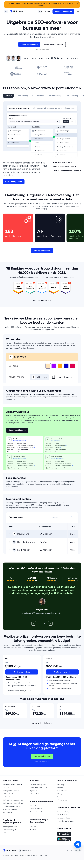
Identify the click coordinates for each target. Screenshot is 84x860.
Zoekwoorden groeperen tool (13, 800)
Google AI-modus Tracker (63, 166)
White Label (34, 794)
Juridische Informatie (64, 818)
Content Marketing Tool (38, 788)
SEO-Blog (60, 785)
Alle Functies (7, 812)
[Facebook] (67, 850)
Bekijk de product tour (53, 44)
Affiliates (33, 829)
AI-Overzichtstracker (61, 162)
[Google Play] (69, 839)
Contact (33, 826)
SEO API (33, 806)
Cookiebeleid (62, 815)
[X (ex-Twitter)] (71, 850)
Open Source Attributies (65, 821)
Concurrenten (62, 800)
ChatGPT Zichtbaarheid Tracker (66, 171)
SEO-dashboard (8, 833)
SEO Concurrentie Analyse (12, 806)
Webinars (60, 797)
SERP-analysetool (9, 794)
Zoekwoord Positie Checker (12, 785)
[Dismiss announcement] (78, 3)
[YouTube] (75, 850)
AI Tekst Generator (36, 812)
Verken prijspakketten (41, 723)
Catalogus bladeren (17, 430)
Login (47, 11)
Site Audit (6, 788)
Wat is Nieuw (62, 791)
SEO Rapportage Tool (10, 830)
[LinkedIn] (80, 850)
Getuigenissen (62, 794)
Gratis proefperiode (63, 11)
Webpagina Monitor (10, 827)
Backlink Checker (9, 797)
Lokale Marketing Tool (38, 785)
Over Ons (60, 788)
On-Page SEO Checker (11, 791)
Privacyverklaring (63, 812)
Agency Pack (34, 791)
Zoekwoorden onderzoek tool (13, 803)
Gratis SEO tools (36, 809)
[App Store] (69, 834)
